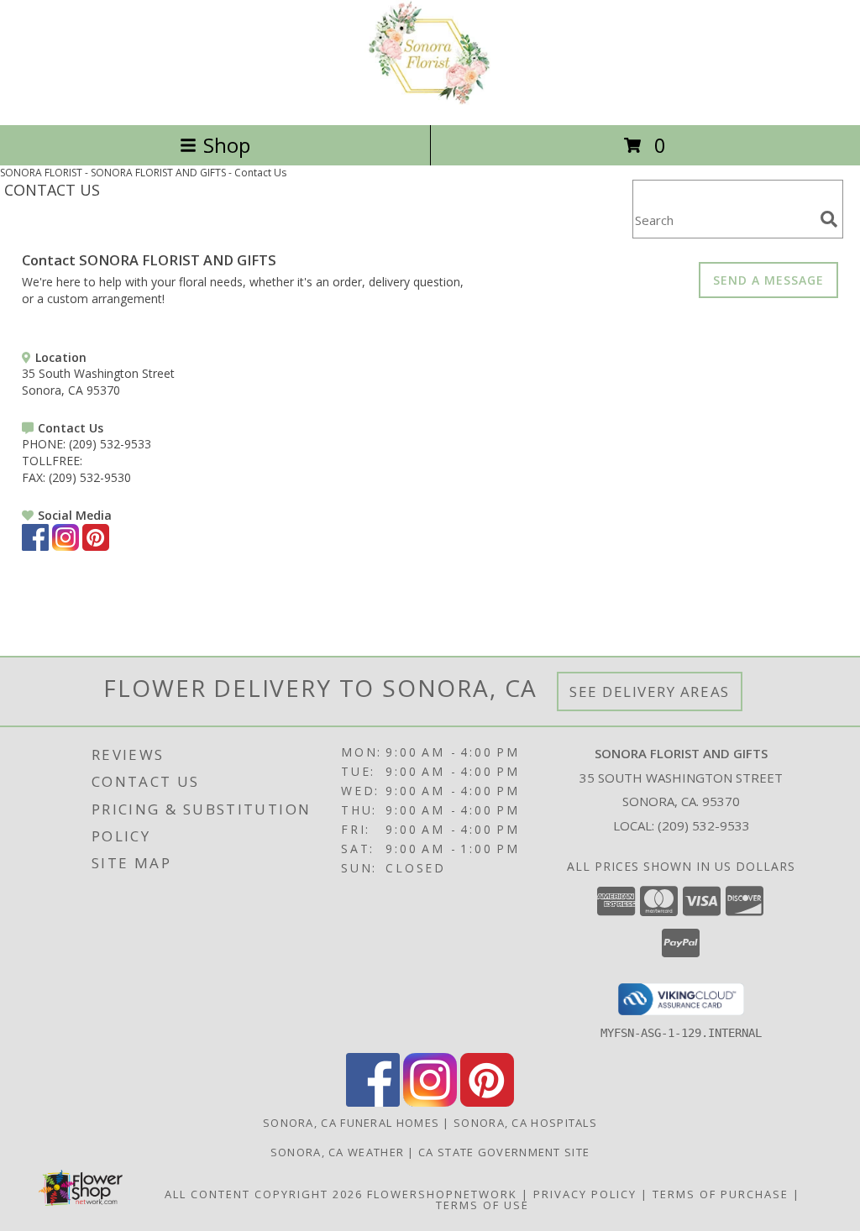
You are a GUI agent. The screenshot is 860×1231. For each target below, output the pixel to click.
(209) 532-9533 (110, 444)
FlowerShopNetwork (442, 1194)
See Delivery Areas (649, 691)
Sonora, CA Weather (337, 1152)
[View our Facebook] (35, 546)
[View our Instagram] (65, 546)
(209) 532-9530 (90, 477)
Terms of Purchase (721, 1194)
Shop (226, 145)
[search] (828, 219)
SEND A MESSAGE (768, 280)
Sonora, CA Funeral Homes (351, 1122)
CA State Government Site (504, 1152)
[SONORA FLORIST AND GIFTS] (430, 100)
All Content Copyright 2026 (264, 1194)
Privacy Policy (585, 1194)
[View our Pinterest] (95, 546)
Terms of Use (482, 1205)
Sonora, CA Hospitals (525, 1122)
